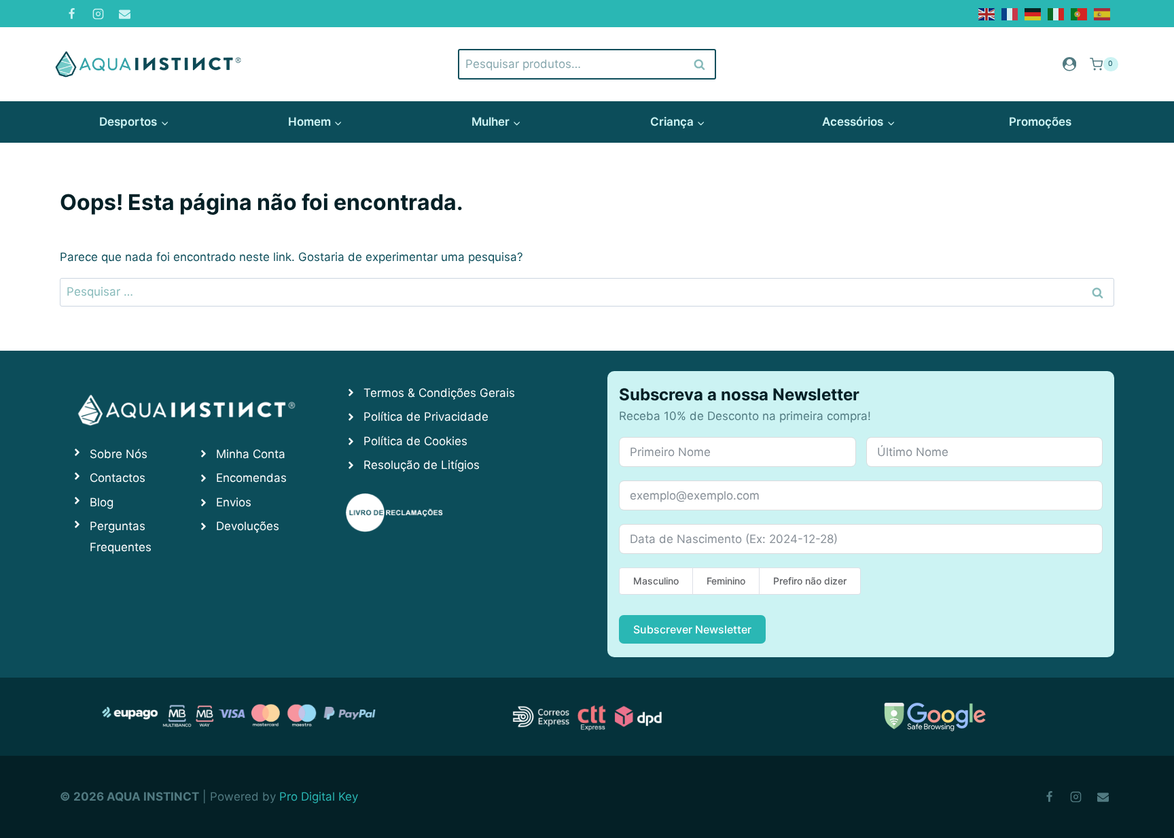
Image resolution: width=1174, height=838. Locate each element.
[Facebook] (71, 13)
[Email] (124, 13)
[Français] (1010, 12)
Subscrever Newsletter (692, 629)
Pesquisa (699, 64)
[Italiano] (1056, 12)
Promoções (1040, 121)
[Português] (1079, 12)
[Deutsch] (1033, 12)
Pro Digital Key (318, 796)
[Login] (1069, 64)
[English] (987, 12)
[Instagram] (97, 13)
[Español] (1102, 12)
